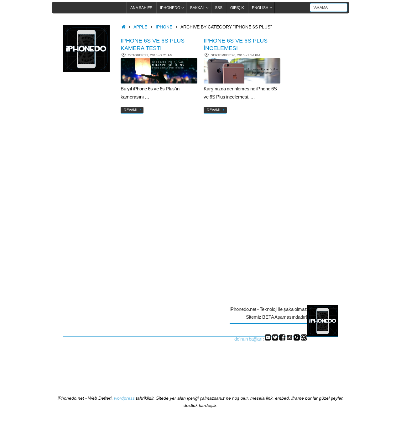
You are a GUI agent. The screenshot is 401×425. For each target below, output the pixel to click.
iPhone (164, 27)
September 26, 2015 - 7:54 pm (235, 55)
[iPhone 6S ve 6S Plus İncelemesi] (242, 70)
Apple (140, 27)
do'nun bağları (248, 339)
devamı (130, 110)
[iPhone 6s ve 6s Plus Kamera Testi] (159, 70)
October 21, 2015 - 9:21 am (150, 55)
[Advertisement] (88, 179)
